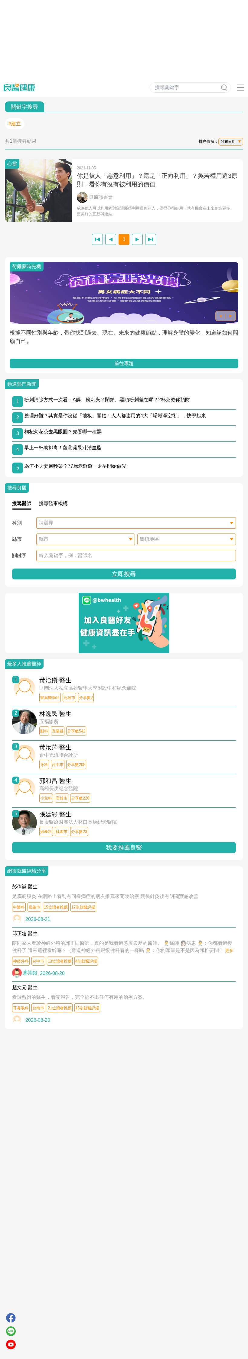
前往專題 (124, 363)
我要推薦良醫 (124, 847)
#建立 (14, 123)
